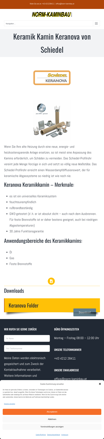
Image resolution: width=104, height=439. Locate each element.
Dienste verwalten (9, 404)
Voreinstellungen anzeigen (52, 426)
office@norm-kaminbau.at (65, 3)
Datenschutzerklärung (53, 435)
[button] (100, 384)
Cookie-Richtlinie (41, 435)
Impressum (64, 435)
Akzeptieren (52, 412)
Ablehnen (52, 419)
